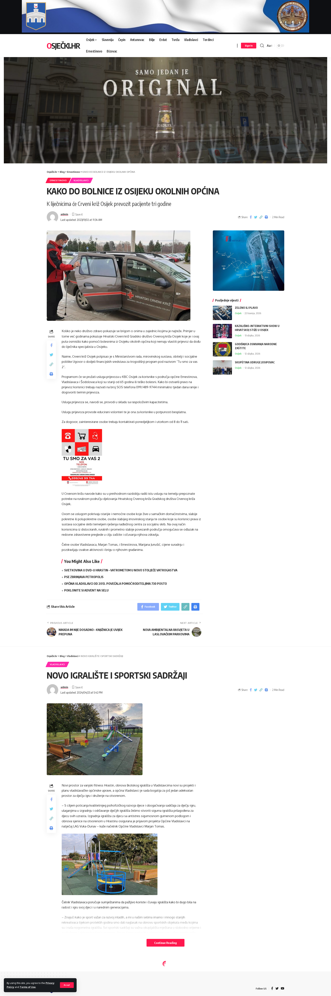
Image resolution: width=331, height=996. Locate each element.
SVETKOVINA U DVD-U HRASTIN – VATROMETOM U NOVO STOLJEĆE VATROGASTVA (120, 570)
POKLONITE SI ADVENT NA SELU (86, 590)
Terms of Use (28, 987)
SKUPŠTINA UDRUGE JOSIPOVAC (255, 362)
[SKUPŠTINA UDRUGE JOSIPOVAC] (222, 367)
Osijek (238, 313)
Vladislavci (81, 180)
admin (64, 214)
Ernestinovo (58, 180)
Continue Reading (165, 942)
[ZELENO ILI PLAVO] (222, 313)
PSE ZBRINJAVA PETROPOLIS (83, 577)
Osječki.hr (63, 45)
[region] (165, 105)
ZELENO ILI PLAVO (246, 307)
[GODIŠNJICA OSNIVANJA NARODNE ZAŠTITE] (222, 349)
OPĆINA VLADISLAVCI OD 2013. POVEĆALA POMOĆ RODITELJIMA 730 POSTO (115, 584)
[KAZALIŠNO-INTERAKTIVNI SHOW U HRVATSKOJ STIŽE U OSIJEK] (222, 331)
